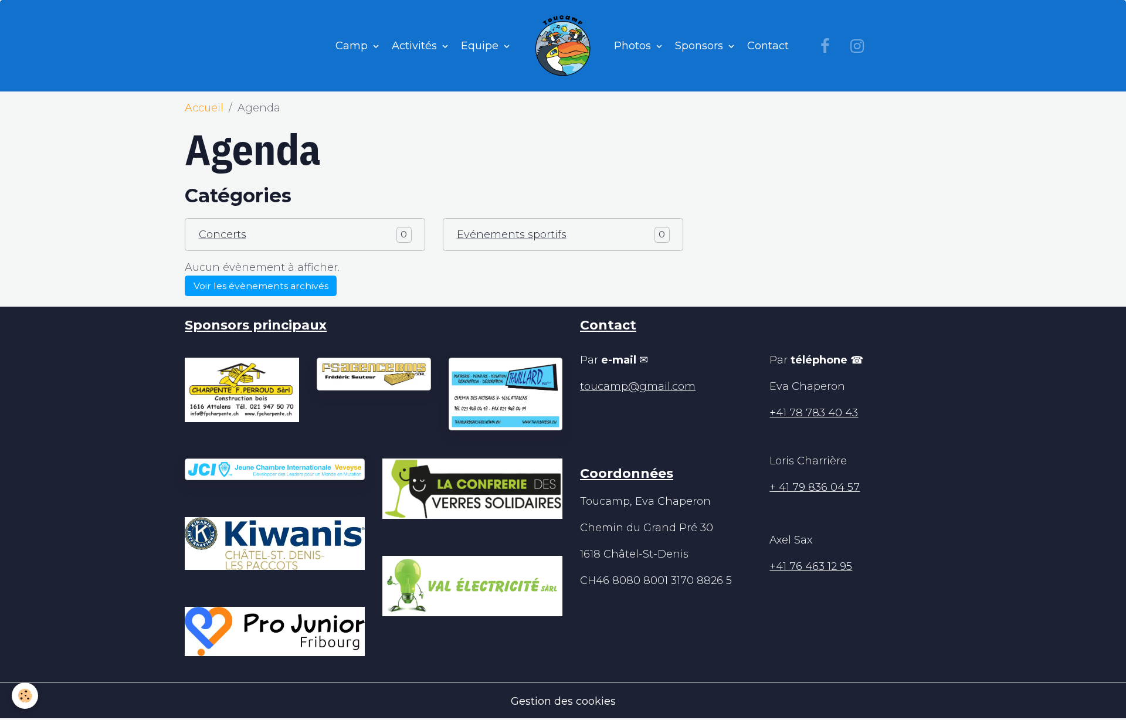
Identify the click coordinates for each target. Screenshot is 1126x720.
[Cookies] (25, 695)
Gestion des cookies (563, 701)
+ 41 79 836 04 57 (814, 487)
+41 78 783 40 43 (813, 412)
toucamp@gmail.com (638, 386)
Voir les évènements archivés (261, 285)
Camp (353, 45)
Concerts (222, 234)
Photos (634, 45)
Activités (416, 45)
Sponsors (700, 45)
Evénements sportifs (512, 234)
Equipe (481, 45)
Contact (768, 45)
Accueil (204, 107)
